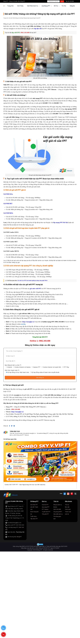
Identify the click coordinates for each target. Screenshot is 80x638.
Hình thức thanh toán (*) (12, 370)
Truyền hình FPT (46, 511)
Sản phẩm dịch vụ (58, 514)
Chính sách (68, 509)
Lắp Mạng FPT (46, 6)
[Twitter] (75, 494)
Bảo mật (67, 507)
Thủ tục (67, 504)
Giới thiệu (20, 6)
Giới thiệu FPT (34, 504)
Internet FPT (45, 504)
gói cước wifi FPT (35, 288)
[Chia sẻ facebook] (9, 426)
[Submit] (62, 1)
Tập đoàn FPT (34, 518)
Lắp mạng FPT (45, 507)
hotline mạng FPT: (49, 322)
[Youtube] (72, 494)
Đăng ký (72, 6)
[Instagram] (68, 494)
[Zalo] (61, 494)
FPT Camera (45, 509)
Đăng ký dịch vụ (57, 504)
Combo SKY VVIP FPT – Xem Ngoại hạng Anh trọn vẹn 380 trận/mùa (25, 484)
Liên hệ (67, 514)
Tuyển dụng (33, 516)
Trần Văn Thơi (15, 431)
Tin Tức (64, 6)
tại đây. (23, 324)
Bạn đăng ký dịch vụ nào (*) (13, 365)
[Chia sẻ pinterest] (13, 426)
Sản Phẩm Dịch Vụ (32, 6)
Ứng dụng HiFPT (57, 511)
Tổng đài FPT (45, 514)
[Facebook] (64, 494)
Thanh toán (68, 511)
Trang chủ (10, 6)
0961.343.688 (70, 1)
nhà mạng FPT (38, 98)
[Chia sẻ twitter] (11, 426)
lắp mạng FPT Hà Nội (60, 222)
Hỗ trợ (56, 6)
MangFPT (19, 536)
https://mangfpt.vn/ (28, 322)
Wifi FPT (6, 85)
